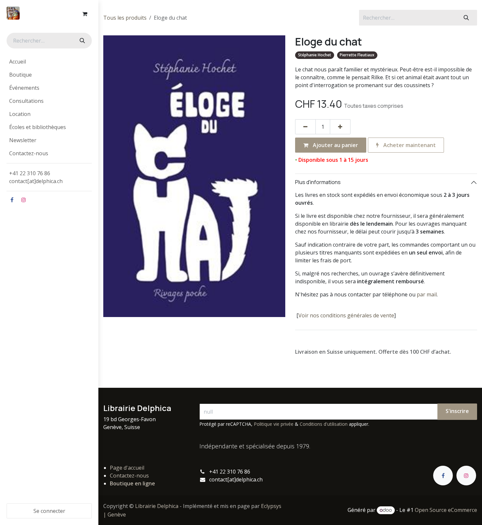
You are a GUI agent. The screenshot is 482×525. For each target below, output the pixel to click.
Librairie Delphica (156, 506)
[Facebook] (12, 200)
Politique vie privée (273, 424)
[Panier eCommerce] (84, 14)
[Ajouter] (340, 126)
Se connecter (49, 511)
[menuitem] (49, 61)
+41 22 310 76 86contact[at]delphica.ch (36, 177)
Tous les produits (125, 17)
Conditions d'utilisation (324, 424)
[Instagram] (23, 200)
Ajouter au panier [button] (334, 145)
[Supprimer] (305, 126)
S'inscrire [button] (457, 411)
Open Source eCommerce (446, 510)
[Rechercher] (81, 40)
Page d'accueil (127, 467)
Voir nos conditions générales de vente (346, 315)
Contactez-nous (129, 475)
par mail (427, 294)
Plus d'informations (318, 182)
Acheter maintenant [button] (409, 145)
